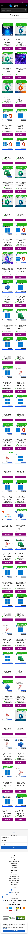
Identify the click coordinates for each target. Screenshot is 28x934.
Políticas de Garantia (14, 878)
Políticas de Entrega (14, 882)
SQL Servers (14, 867)
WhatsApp (15, 890)
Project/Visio (14, 863)
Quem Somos (14, 872)
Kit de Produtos (14, 865)
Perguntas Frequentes (14, 876)
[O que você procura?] (25, 10)
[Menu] (2, 5)
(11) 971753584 (15, 892)
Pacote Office (14, 859)
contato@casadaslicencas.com (15, 894)
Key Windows (14, 857)
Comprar (7, 48)
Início (12, 16)
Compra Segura (14, 884)
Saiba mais (5, 928)
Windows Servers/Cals (14, 861)
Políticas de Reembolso (14, 880)
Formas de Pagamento (14, 874)
